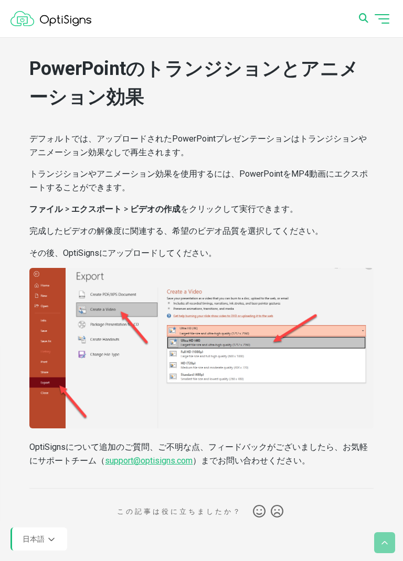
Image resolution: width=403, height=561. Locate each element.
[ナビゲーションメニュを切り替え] (382, 19)
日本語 (34, 538)
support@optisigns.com (149, 461)
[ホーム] (50, 19)
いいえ (277, 511)
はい (259, 511)
